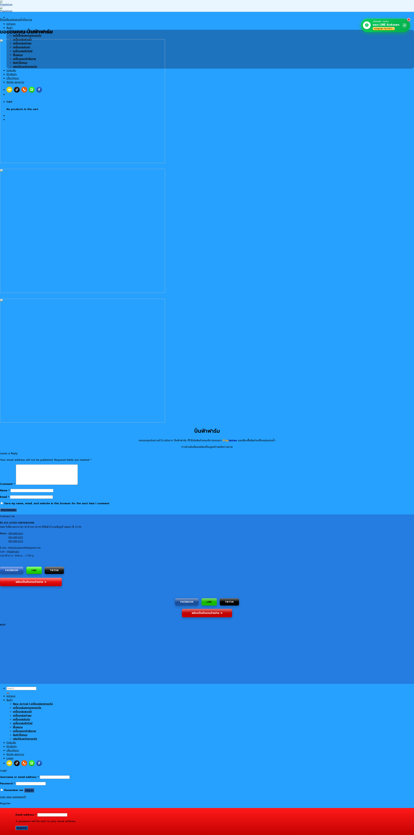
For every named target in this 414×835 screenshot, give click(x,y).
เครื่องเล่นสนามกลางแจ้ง (27, 708)
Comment (7, 484)
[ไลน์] (32, 763)
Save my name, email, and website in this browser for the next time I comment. (57, 503)
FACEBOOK (11, 570)
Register (22, 828)
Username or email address (19, 777)
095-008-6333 (15, 541)
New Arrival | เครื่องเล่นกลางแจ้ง (33, 704)
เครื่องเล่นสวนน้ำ (22, 712)
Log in (29, 790)
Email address (26, 815)
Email (4, 497)
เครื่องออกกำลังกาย (24, 731)
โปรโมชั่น (11, 743)
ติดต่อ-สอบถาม (15, 754)
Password (7, 783)
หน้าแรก (11, 24)
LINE (34, 570)
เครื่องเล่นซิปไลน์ (22, 723)
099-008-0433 (15, 533)
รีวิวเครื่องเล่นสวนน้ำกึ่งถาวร (16, 20)
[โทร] (24, 763)
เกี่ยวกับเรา (12, 750)
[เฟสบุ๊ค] (39, 763)
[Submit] (7, 693)
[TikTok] (17, 763)
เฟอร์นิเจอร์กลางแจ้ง (25, 739)
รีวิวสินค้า (11, 747)
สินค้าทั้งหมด (20, 735)
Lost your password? (13, 797)
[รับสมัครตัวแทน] (9, 763)
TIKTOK (54, 569)
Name (5, 490)
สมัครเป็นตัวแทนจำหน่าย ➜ (31, 582)
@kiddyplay (13, 551)
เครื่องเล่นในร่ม (21, 719)
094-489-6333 (15, 537)
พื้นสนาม (18, 727)
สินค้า (9, 700)
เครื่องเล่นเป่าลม (22, 716)
